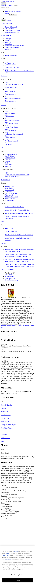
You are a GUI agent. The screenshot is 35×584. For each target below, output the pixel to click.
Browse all (8, 49)
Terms (7, 553)
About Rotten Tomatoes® (13, 11)
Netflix (7, 40)
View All (3, 105)
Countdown (8, 191)
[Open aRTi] (3, 4)
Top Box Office (9, 28)
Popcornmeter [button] (23, 303)
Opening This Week (11, 27)
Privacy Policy (6, 555)
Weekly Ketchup (10, 198)
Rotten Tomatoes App (11, 280)
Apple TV (8, 42)
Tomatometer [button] (5, 303)
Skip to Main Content (7, 1)
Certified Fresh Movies (12, 32)
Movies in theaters (6, 23)
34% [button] (17, 303)
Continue (17, 580)
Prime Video (8, 44)
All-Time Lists (9, 186)
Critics (7, 13)
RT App (3, 180)
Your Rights (7, 559)
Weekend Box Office (11, 197)
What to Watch (11, 55)
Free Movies (8, 275)
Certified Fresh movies (12, 47)
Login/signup (12, 15)
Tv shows (4, 76)
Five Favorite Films (11, 193)
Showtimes (10, 270)
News (8, 180)
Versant (16, 551)
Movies (8, 20)
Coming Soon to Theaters (12, 30)
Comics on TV (9, 190)
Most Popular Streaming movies (14, 45)
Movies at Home (6, 35)
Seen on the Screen (10, 278)
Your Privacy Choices (17, 575)
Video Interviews (10, 195)
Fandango (8, 38)
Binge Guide (9, 188)
